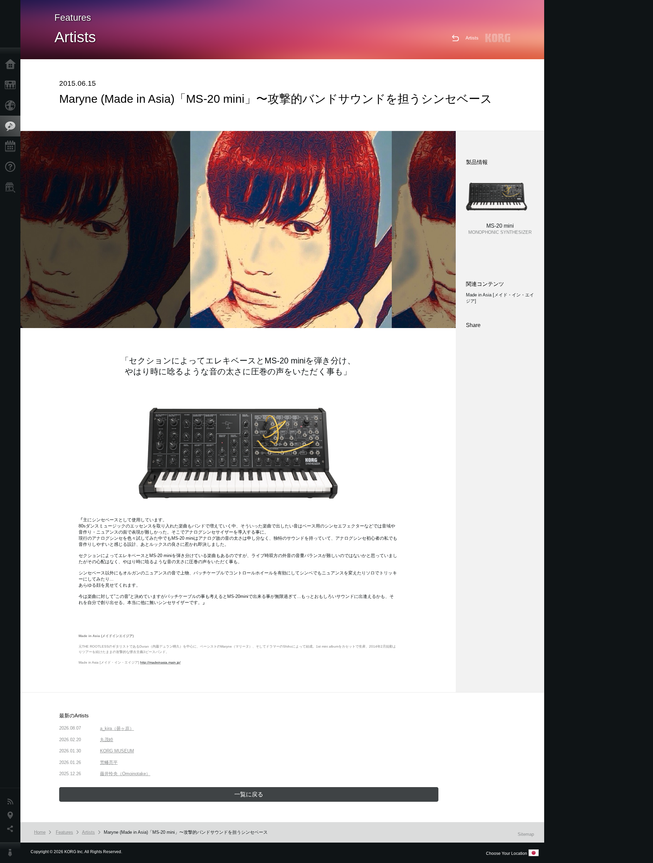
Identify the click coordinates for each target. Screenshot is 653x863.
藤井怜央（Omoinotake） (125, 773)
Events (12, 146)
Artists (472, 37)
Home (12, 64)
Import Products (12, 105)
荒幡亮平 (109, 762)
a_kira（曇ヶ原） (117, 728)
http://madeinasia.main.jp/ (160, 662)
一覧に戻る (248, 794)
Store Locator (12, 187)
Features (12, 126)
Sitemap (526, 834)
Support (12, 167)
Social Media (12, 829)
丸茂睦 (106, 739)
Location (12, 815)
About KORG (12, 853)
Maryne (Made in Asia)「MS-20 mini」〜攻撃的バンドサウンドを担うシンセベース (186, 832)
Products (12, 85)
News (12, 802)
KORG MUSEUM (117, 750)
